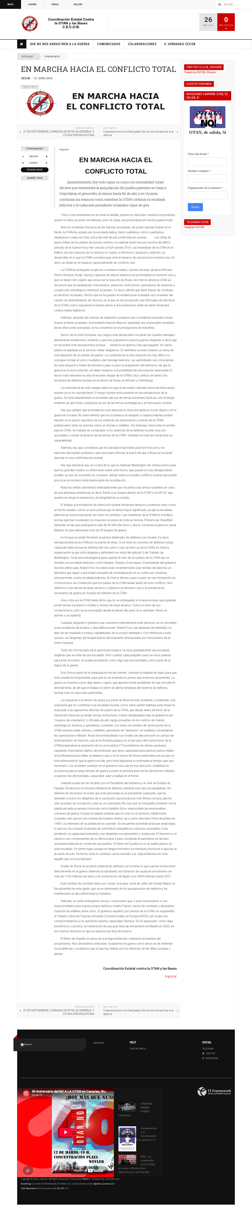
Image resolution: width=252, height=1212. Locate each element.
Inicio (10, 4)
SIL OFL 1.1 (62, 1188)
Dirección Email (198, 154)
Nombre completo (199, 170)
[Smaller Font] (23, 156)
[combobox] (233, 4)
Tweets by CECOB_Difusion (200, 72)
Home (21, 44)
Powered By (214, 1091)
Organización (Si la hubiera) (205, 187)
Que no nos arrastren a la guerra (60, 44)
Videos (55, 4)
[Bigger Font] (46, 156)
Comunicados (108, 44)
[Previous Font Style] (23, 163)
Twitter (210, 1053)
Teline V (86, 1179)
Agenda (32, 4)
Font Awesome (28, 1188)
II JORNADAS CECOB (180, 44)
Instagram (212, 1058)
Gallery (78, 4)
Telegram (207, 1048)
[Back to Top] (3, 1208)
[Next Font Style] (46, 163)
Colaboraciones (142, 44)
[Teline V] (62, 23)
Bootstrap (26, 1184)
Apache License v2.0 (104, 1184)
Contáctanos (138, 1048)
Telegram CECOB (194, 227)
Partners (98, 1043)
